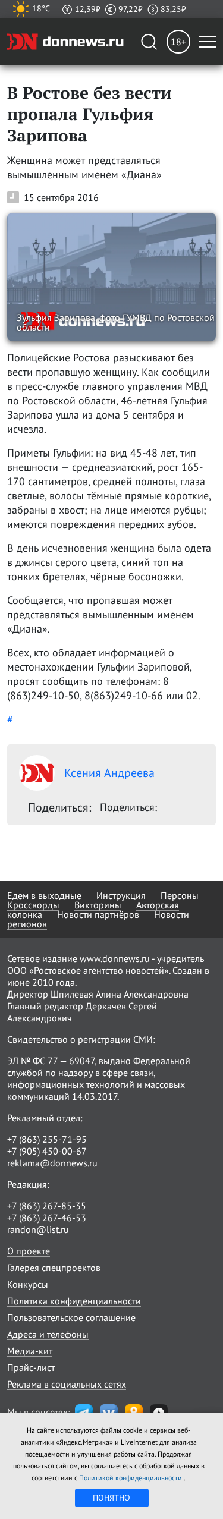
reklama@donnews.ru (52, 1163)
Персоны (180, 895)
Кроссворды (33, 905)
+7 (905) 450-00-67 (47, 1151)
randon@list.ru (38, 1229)
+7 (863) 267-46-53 (46, 1218)
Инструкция (121, 895)
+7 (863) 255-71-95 (47, 1139)
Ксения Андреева (109, 773)
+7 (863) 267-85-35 (46, 1206)
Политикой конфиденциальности (131, 1477)
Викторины (97, 905)
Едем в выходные (44, 895)
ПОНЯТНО (111, 1497)
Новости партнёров (98, 914)
